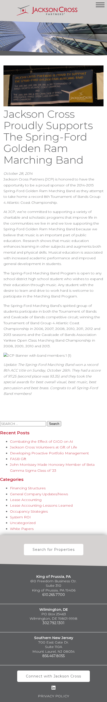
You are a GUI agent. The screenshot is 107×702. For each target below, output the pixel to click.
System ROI (20, 517)
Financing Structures (28, 488)
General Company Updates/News (39, 494)
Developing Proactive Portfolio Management (49, 453)
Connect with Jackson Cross (53, 676)
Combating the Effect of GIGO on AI (41, 441)
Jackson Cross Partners (47, 10)
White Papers (22, 528)
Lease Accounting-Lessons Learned (41, 505)
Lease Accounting (26, 499)
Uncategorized (23, 523)
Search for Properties (54, 549)
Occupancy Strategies (29, 511)
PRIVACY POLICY (53, 696)
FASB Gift (18, 459)
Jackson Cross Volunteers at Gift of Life (43, 447)
